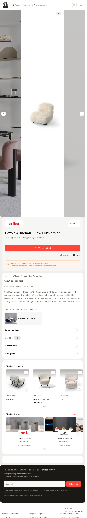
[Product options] (26, 372)
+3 (26, 390)
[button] (43, 406)
